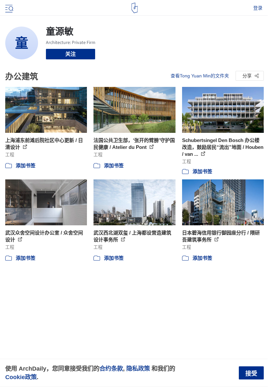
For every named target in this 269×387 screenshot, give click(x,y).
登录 (257, 8)
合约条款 (111, 368)
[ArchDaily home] (135, 8)
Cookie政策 (21, 377)
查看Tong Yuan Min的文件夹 (200, 75)
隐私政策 (138, 368)
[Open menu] (8, 7)
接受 (251, 373)
